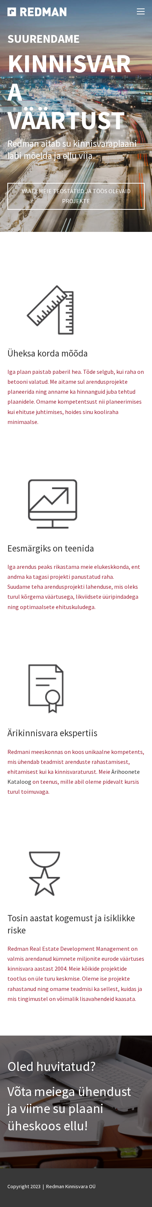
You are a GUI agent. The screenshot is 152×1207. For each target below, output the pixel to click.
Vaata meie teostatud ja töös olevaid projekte (76, 196)
